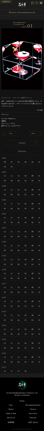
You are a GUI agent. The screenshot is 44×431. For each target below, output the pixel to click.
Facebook (32, 3)
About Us (11, 417)
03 (39, 162)
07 (12, 162)
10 (18, 176)
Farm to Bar (11, 413)
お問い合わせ (33, 422)
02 (5, 166)
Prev (10, 133)
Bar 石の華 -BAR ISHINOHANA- (22, 4)
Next (33, 133)
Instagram (36, 3)
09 (25, 176)
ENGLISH (6, 1)
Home (22, 401)
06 (18, 162)
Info (11, 405)
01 (12, 166)
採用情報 (11, 422)
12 (5, 176)
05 (25, 162)
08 (5, 162)
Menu (41, 3)
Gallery (22, 143)
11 (12, 176)
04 (32, 162)
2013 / (27, 27)
